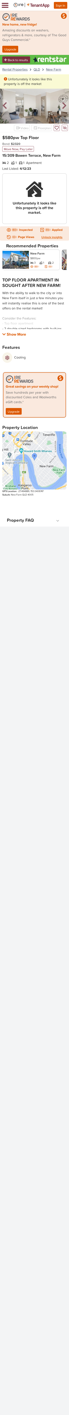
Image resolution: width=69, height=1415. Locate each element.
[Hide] (65, 128)
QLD (37, 69)
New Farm (53, 69)
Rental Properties (15, 69)
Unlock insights (51, 237)
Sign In (60, 5)
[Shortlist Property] (57, 128)
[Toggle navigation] (5, 5)
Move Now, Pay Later (18, 149)
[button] (5, 106)
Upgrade (10, 49)
